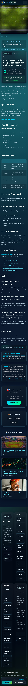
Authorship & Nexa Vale (7, 639)
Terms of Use (7, 605)
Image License (6, 624)
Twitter (10, 418)
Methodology (7, 378)
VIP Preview (20, 536)
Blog (8, 41)
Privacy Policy (6, 599)
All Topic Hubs (20, 49)
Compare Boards (19, 526)
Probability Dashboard (20, 557)
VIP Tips (20, 531)
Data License (7, 629)
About (7, 589)
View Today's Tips (14, 402)
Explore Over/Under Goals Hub (8, 49)
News (20, 579)
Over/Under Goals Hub (16, 41)
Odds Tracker (20, 552)
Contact (7, 594)
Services (20, 634)
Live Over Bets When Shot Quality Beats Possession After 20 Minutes (13, 472)
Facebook (18, 418)
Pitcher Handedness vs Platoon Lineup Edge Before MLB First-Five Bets (14, 451)
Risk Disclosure (14, 378)
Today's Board (19, 519)
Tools (20, 541)
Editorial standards (14, 80)
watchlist (20, 569)
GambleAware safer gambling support (11, 355)
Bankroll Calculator (19, 564)
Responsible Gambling (7, 617)
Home (4, 41)
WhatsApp (14, 422)
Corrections (7, 665)
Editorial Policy (6, 610)
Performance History (7, 652)
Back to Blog (4, 37)
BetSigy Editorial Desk (12, 70)
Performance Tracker (20, 546)
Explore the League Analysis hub (11, 260)
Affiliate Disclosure (12, 380)
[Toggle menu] (25, 2)
